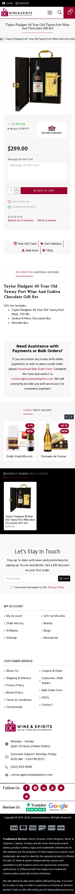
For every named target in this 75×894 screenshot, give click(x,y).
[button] (66, 416)
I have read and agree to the (39, 587)
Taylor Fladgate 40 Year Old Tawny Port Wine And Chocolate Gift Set (20, 519)
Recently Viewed (16, 474)
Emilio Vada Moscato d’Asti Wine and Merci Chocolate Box (21, 456)
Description (24, 272)
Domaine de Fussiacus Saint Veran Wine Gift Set (55, 456)
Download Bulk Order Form (35, 369)
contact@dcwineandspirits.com (32, 379)
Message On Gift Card (20, 159)
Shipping (40, 272)
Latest (28, 410)
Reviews (53, 272)
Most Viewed (38, 474)
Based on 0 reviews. (21, 220)
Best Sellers (43, 410)
